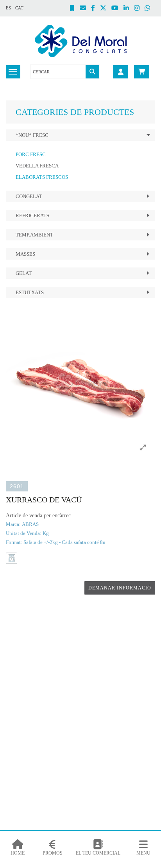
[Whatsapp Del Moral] (150, 9)
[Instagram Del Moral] (139, 9)
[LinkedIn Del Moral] (128, 9)
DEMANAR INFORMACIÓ (119, 588)
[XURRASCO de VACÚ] (80, 383)
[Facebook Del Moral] (95, 9)
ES (8, 7)
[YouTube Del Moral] (117, 9)
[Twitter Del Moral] (105, 9)
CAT (19, 7)
